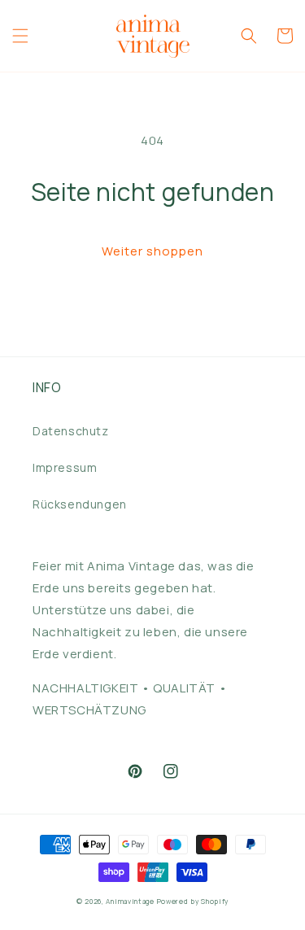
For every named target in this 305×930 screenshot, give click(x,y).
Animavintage (130, 901)
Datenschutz (71, 431)
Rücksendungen (80, 504)
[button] (20, 36)
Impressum (65, 467)
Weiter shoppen (152, 251)
